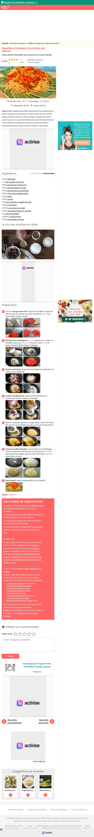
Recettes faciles (16, 809)
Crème (4, 123)
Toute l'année (43, 126)
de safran (13, 205)
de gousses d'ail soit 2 (15, 182)
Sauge (32, 117)
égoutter (48, 454)
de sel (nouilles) (12, 214)
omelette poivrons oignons (22, 557)
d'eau (9, 196)
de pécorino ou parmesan (18, 191)
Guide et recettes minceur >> (21, 2)
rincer (31, 340)
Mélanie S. (12, 495)
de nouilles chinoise (16, 219)
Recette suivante (43, 721)
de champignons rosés (16, 188)
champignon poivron (22, 560)
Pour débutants (44, 111)
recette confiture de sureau (18, 588)
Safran (26, 117)
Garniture (11, 123)
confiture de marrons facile (18, 598)
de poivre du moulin (17, 208)
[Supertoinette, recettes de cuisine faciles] (5, 7)
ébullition (48, 451)
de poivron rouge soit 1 (17, 185)
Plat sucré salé (17, 126)
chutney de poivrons (14, 554)
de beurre (11, 179)
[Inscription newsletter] (75, 311)
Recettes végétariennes (14, 111)
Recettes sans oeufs (32, 120)
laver (45, 314)
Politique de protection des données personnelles (60, 828)
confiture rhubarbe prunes (18, 596)
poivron (35, 545)
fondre (45, 343)
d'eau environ (15, 217)
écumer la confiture (22, 607)
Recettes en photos (18, 43)
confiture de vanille (15, 583)
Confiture (31, 114)
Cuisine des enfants (41, 123)
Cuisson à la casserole (15, 120)
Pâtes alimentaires (31, 111)
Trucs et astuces (79, 809)
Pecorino (42, 114)
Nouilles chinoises (46, 120)
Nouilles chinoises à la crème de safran (43, 43)
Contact (30, 826)
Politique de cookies (30, 828)
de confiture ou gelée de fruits (19, 202)
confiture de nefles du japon (19, 591)
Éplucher (9, 311)
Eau (37, 114)
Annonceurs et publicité (14, 826)
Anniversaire (6, 126)
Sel (17, 114)
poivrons (36, 548)
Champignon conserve (24, 123)
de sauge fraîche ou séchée (19, 211)
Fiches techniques (58, 809)
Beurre (24, 114)
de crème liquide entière (18, 193)
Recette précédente (15, 721)
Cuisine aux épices (30, 126)
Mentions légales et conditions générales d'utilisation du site (58, 826)
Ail (20, 114)
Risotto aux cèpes (11, 790)
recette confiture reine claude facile (22, 600)
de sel (10, 199)
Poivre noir (19, 117)
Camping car (40, 117)
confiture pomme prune (16, 593)
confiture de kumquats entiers (19, 586)
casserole (25, 343)
